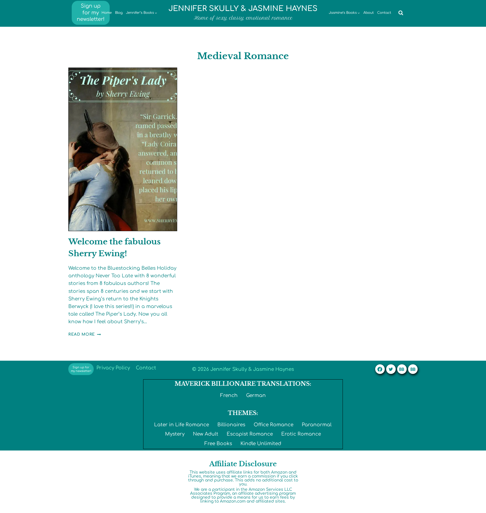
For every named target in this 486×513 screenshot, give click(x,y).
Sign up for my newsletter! (91, 12)
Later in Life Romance (181, 424)
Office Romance (273, 424)
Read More (84, 334)
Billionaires (231, 424)
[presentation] (122, 149)
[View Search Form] (401, 13)
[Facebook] (380, 369)
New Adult (205, 434)
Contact (384, 13)
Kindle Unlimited (260, 443)
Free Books (218, 443)
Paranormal (317, 424)
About (368, 13)
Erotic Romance (301, 434)
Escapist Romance (250, 434)
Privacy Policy (113, 368)
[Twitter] (391, 369)
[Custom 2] (413, 369)
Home (107, 13)
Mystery (174, 434)
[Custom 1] (402, 369)
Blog (119, 13)
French (229, 395)
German (256, 395)
